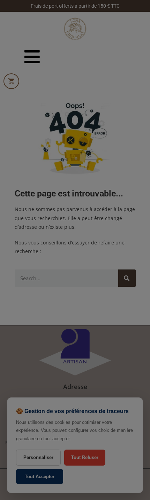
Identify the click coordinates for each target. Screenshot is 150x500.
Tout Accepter (39, 476)
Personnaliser (38, 457)
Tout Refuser (84, 457)
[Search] (127, 278)
